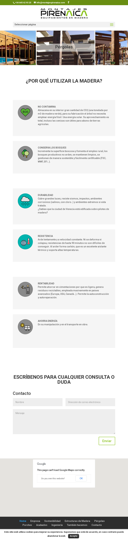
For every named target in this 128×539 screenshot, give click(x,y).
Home (23, 521)
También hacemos (77, 525)
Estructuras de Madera (77, 521)
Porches (27, 525)
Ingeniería (57, 525)
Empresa (35, 521)
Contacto (97, 525)
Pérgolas (64, 46)
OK (81, 478)
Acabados (41, 525)
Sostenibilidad (52, 521)
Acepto (73, 536)
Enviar (107, 441)
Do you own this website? (53, 478)
